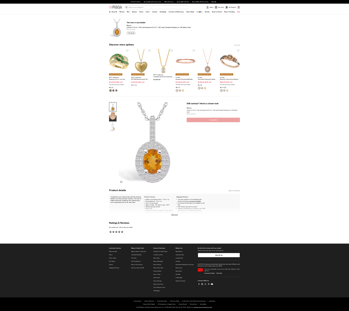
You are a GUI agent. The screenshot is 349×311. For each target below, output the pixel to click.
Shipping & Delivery (114, 267)
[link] (119, 84)
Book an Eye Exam (158, 284)
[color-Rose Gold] (177, 90)
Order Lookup (112, 258)
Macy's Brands (157, 264)
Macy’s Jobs (179, 267)
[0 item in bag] (238, 7)
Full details (131, 33)
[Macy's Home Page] (115, 7)
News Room (179, 271)
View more (174, 214)
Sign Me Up (219, 255)
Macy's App (156, 258)
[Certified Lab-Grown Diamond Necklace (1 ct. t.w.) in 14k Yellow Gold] (163, 61)
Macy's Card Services (137, 264)
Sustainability (179, 277)
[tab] (113, 106)
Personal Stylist (157, 271)
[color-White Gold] (180, 90)
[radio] (110, 90)
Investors (178, 261)
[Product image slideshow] (151, 143)
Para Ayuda (112, 261)
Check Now (219, 273)
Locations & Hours (158, 254)
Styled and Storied (180, 281)
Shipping (197, 212)
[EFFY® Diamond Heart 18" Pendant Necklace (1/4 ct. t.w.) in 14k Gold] (141, 61)
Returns (180, 214)
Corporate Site (179, 258)
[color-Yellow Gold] (183, 90)
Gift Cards (133, 258)
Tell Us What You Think (159, 287)
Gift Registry (156, 290)
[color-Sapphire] (116, 90)
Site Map (178, 274)
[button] (146, 143)
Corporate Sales (180, 254)
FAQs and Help (113, 251)
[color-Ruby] (113, 90)
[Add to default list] (127, 51)
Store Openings (157, 281)
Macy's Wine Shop (158, 267)
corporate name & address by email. (202, 307)
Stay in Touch (156, 274)
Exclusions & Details (209, 273)
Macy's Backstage (158, 261)
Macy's (129, 25)
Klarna (110, 254)
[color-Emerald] (110, 90)
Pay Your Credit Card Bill (137, 267)
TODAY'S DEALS (135, 2)
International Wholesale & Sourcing (185, 264)
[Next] (237, 61)
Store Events (156, 277)
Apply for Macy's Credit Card (138, 251)
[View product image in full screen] (121, 182)
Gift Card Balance (136, 261)
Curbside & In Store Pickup (160, 251)
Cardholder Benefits (136, 254)
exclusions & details (195, 201)
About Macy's (179, 251)
